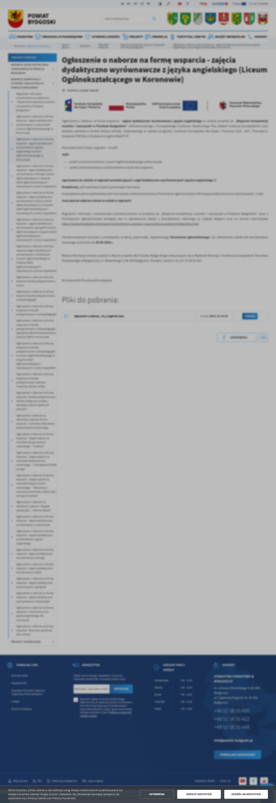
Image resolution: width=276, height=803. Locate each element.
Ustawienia (156, 794)
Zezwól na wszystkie (246, 794)
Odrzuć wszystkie (199, 794)
